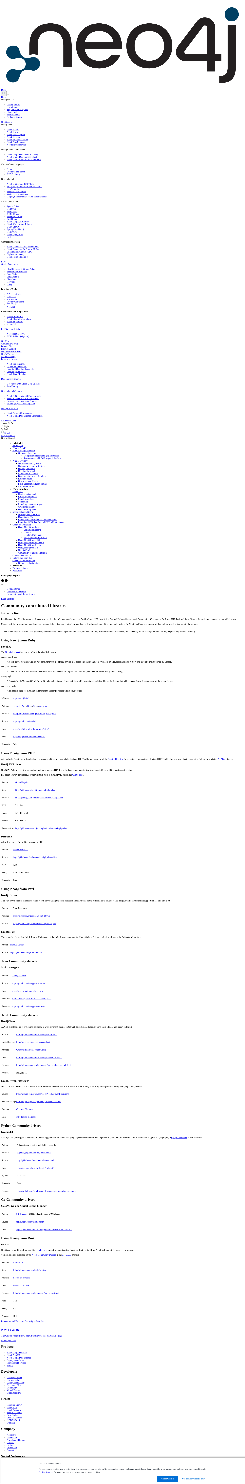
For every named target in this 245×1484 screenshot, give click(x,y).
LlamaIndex (12, 279)
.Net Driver (12, 219)
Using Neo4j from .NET (29, 540)
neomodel (11, 324)
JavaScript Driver (14, 216)
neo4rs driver (42, 1250)
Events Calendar (14, 1417)
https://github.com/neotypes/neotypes (28, 983)
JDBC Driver (13, 214)
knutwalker (18, 1262)
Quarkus (27, 532)
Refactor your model (27, 496)
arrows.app (12, 299)
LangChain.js (13, 277)
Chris (35, 706)
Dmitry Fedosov (19, 975)
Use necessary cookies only (193, 1479)
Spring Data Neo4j (15, 229)
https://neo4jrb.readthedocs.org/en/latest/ (31, 729)
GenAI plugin (13, 189)
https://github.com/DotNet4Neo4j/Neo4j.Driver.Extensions (42, 1094)
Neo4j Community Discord (44, 1255)
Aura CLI (11, 296)
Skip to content (8, 435)
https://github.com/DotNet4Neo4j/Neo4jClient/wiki (39, 1057)
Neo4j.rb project (12, 652)
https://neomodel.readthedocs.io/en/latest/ (35, 1168)
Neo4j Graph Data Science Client (22, 157)
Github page (77, 775)
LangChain (12, 274)
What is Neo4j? (19, 448)
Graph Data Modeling (17, 374)
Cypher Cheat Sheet (16, 171)
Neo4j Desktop (13, 137)
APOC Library (13, 174)
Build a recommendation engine (32, 484)
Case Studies (12, 1415)
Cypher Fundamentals (17, 366)
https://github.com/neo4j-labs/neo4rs (29, 1270)
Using (25, 517)
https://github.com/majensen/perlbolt (26, 952)
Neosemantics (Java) (16, 334)
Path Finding (12, 386)
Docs (3, 90)
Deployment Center (15, 1360)
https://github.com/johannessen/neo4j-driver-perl (34, 923)
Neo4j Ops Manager (16, 142)
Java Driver (12, 211)
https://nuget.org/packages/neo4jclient (33, 1042)
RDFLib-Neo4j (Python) (18, 336)
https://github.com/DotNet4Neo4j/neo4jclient (36, 1034)
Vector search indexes (16, 191)
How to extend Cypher (28, 481)
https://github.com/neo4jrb (24, 721)
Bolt (9, 237)
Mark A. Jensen (17, 944)
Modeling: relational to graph (31, 504)
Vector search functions (17, 194)
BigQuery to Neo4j (15, 254)
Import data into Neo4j (22, 512)
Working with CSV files (29, 514)
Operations (12, 107)
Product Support (8, 349)
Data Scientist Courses (11, 379)
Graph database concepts (29, 453)
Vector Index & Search (17, 271)
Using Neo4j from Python (29, 545)
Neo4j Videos (7, 354)
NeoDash (11, 307)
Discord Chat (7, 346)
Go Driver (11, 209)
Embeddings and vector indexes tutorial (24, 186)
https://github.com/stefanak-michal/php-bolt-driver (35, 857)
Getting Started (13, 104)
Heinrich (17, 706)
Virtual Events (13, 1390)
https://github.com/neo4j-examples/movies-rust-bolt (36, 1293)
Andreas (43, 706)
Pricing (10, 1365)
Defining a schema (26, 468)
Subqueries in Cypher (28, 473)
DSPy (9, 284)
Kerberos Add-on (14, 117)
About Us (11, 1435)
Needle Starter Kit (15, 316)
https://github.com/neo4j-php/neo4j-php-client (35, 790)
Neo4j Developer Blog (11, 351)
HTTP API (12, 232)
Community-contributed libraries (32, 553)
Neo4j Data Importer (16, 134)
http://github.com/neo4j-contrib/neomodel (35, 1160)
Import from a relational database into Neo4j (38, 519)
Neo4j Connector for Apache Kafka (23, 249)
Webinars (11, 1423)
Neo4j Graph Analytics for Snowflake (24, 159)
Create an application (21, 524)
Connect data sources (21, 555)
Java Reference (13, 114)
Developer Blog (14, 1385)
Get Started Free (8, 420)
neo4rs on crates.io (21, 1277)
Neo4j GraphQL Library (18, 221)
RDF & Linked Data (10, 329)
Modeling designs (26, 499)
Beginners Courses (9, 359)
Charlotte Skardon (24, 1050)
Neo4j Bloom (13, 129)
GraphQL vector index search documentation (27, 196)
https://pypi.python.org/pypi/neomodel (34, 1152)
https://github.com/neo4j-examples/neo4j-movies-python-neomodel (47, 1191)
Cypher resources (26, 486)
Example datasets (20, 568)
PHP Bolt (221, 759)
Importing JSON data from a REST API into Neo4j (41, 522)
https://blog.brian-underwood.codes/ (29, 736)
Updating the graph (26, 471)
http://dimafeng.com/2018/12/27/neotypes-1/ (31, 998)
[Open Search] (4, 93)
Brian (29, 706)
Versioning (23, 501)
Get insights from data (22, 558)
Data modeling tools (27, 509)
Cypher (10, 169)
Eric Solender (22, 1214)
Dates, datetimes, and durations (32, 476)
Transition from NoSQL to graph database (42, 458)
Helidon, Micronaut (32, 535)
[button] (4, 93)
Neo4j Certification (9, 408)
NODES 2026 (13, 1420)
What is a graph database (23, 450)
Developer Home (14, 1377)
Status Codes (12, 112)
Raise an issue (7, 599)
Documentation (14, 1380)
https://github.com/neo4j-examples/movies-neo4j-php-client (41, 828)
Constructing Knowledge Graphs (21, 401)
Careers (10, 1442)
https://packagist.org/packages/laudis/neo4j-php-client (39, 797)
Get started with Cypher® (29, 463)
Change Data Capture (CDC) (20, 252)
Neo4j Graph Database (17, 1352)
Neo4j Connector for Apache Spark (23, 246)
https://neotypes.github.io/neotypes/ (27, 991)
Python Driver (13, 206)
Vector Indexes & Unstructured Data (23, 398)
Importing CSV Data (16, 371)
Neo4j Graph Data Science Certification (25, 416)
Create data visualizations (23, 560)
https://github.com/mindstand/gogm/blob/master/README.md (44, 1229)
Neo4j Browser (14, 132)
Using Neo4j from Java (28, 527)
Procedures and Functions (35, 537)
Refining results (25, 478)
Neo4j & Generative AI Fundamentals (24, 396)
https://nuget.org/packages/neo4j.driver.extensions (38, 1101)
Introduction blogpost (25, 1117)
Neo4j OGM (24, 550)
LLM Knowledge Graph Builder (21, 269)
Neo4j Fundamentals (16, 364)
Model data (17, 491)
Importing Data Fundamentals (20, 369)
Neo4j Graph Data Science (19, 1358)
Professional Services (16, 1363)
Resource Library (14, 1405)
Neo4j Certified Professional (19, 413)
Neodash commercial (16, 145)
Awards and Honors (16, 1440)
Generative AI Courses (11, 391)
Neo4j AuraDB (14, 1355)
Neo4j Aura (6, 122)
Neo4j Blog (12, 1407)
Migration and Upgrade (17, 109)
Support (10, 1450)
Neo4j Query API (15, 234)
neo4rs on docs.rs (21, 1285)
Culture (10, 1445)
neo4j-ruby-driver (20, 713)
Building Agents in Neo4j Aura (21, 403)
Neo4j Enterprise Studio (17, 139)
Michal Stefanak (20, 849)
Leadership (12, 1447)
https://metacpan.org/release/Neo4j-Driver (31, 916)
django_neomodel (179, 1137)
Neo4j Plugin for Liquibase (19, 319)
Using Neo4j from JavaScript (31, 542)
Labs (3, 261)
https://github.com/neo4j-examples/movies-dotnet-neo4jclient (43, 1065)
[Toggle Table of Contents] (2, 584)
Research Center (14, 1412)
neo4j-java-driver (37, 713)
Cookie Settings (45, 1472)
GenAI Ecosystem (9, 264)
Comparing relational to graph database (41, 455)
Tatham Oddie (39, 1050)
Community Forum (9, 344)
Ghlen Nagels (21, 782)
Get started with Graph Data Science (23, 384)
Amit (24, 706)
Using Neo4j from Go (28, 547)
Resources (17, 570)
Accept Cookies (167, 1479)
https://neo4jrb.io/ (20, 698)
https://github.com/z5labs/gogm (30, 1222)
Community (12, 1387)
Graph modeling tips (27, 507)
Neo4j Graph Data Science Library (22, 154)
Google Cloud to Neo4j (17, 257)
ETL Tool (11, 304)
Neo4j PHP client (115, 759)
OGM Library (13, 227)
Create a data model (27, 494)
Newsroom (12, 1437)
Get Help (5, 341)
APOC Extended (14, 294)
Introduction (17, 445)
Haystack (11, 282)
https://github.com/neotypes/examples (28, 1006)
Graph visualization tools (29, 563)
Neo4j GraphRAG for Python (20, 184)
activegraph (51, 713)
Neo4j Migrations (15, 321)
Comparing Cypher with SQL (31, 466)
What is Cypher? (20, 461)
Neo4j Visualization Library (19, 224)
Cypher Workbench (15, 301)
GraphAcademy (8, 356)
